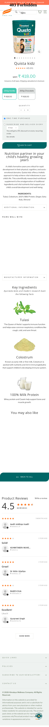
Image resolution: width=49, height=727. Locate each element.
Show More (24, 636)
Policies (7, 666)
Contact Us (9, 683)
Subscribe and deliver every (25, 124)
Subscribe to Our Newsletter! (21, 675)
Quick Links (9, 658)
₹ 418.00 (7, 248)
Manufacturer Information (21, 277)
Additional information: (19, 207)
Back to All (26, 477)
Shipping (23, 81)
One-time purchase (18, 118)
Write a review (41, 498)
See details (11, 137)
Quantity (24, 106)
